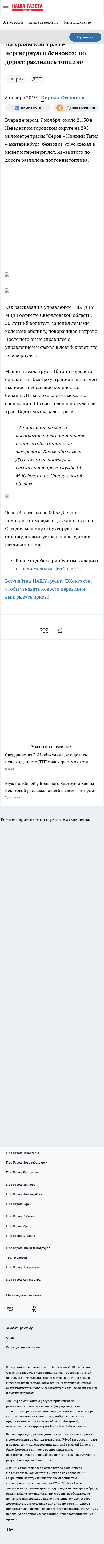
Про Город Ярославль (22, 1172)
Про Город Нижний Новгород (28, 1248)
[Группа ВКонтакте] (28, 108)
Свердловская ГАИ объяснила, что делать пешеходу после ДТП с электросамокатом (47, 761)
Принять (85, 37)
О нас (10, 1337)
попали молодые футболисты (49, 568)
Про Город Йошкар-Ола (24, 1194)
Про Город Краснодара (23, 1279)
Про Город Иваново (20, 1185)
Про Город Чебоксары (22, 1153)
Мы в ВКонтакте (77, 22)
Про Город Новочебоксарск (26, 1162)
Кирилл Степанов (62, 97)
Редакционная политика (24, 1347)
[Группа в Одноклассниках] (76, 108)
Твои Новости (16, 1258)
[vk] (44, 630)
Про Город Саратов (20, 1236)
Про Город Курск (18, 1204)
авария (16, 79)
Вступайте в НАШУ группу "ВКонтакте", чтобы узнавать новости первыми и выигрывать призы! (48, 589)
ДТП (37, 79)
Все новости (13, 22)
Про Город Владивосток (24, 1267)
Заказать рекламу (43, 22)
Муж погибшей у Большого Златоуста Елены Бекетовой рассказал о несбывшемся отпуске (50, 790)
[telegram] (61, 630)
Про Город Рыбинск (20, 1216)
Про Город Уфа (17, 1226)
